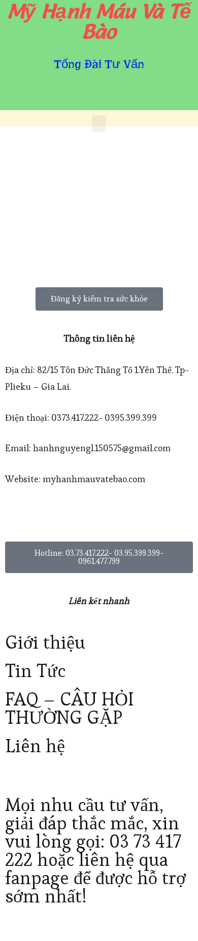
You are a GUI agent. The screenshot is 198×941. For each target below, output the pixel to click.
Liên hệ (35, 745)
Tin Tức (35, 670)
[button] (99, 123)
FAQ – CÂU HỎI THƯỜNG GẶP (69, 708)
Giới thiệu (45, 642)
